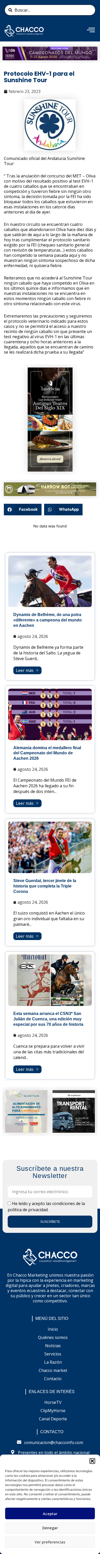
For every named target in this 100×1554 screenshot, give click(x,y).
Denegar (50, 1527)
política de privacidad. (28, 1210)
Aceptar (50, 1513)
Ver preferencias (50, 1541)
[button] (92, 1461)
